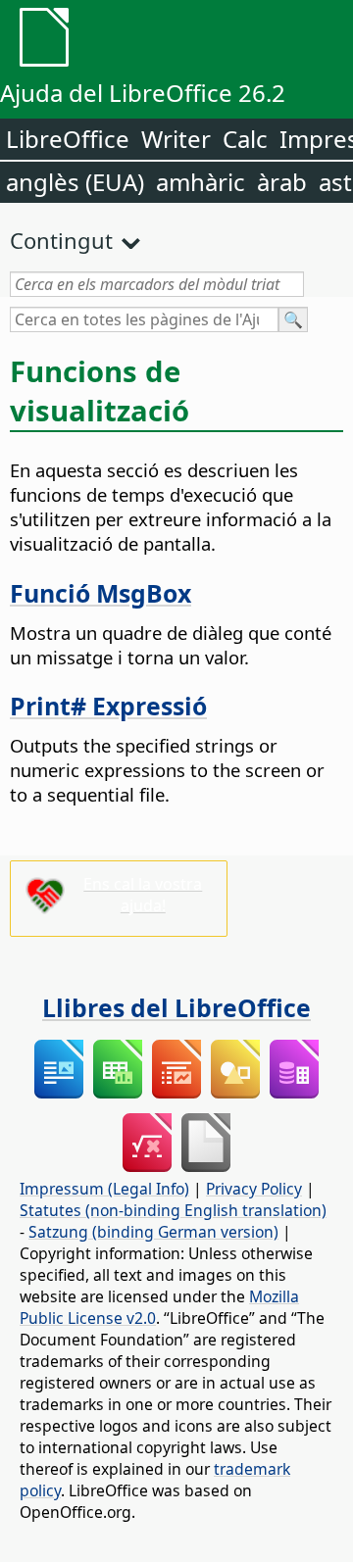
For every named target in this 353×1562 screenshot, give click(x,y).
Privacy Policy (254, 1188)
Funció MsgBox (100, 593)
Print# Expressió (108, 705)
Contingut (61, 240)
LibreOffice (67, 138)
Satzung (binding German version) (153, 1232)
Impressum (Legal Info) (104, 1188)
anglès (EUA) (75, 182)
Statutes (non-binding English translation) (173, 1210)
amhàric (200, 182)
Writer (176, 138)
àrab (282, 182)
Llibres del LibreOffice (176, 1007)
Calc (245, 138)
